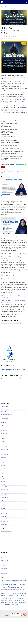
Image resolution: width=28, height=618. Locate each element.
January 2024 (4, 470)
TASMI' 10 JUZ (4, 597)
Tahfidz (6, 595)
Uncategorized (4, 573)
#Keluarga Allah (9, 169)
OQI (9, 587)
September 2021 (4, 497)
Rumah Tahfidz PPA (17, 591)
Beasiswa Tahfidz (21, 580)
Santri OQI (10, 593)
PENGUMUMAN (4, 406)
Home (2, 6)
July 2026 (3, 425)
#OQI (16, 169)
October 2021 (4, 494)
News (2, 557)
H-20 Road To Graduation (6, 414)
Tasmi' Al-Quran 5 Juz (12, 597)
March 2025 (3, 443)
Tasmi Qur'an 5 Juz (13, 602)
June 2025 (3, 441)
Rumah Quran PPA (10, 591)
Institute (16, 582)
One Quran (11, 584)
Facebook (12, 164)
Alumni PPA (16, 580)
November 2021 (4, 492)
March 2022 (3, 481)
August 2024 (3, 457)
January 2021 (4, 516)
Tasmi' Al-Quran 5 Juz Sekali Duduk (16, 598)
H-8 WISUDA (3, 411)
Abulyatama (3, 580)
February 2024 (4, 468)
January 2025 (4, 446)
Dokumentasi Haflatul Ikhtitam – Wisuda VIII (10, 409)
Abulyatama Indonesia (10, 580)
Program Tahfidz (16, 589)
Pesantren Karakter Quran (17, 587)
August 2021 (3, 500)
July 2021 (3, 502)
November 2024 (4, 451)
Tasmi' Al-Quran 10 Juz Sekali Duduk (7, 600)
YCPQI (16, 604)
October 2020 (4, 524)
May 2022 (3, 476)
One (6, 584)
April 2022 (3, 478)
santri (21, 591)
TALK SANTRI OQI (16, 595)
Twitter (17, 164)
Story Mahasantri (4, 560)
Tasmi (2, 571)
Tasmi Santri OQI (11, 604)
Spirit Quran (21, 593)
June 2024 (3, 460)
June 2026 (3, 427)
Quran (5, 591)
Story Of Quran (4, 562)
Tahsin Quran (11, 595)
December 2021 (4, 489)
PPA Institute (11, 589)
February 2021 (4, 513)
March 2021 (3, 510)
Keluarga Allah (21, 581)
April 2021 (3, 508)
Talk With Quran (4, 568)
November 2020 (4, 521)
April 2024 (3, 462)
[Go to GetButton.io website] (25, 616)
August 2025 (3, 438)
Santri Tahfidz (17, 593)
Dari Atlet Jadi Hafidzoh (7, 278)
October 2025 (4, 433)
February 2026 (4, 430)
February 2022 (4, 484)
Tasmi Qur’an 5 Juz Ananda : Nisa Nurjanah (13, 236)
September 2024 (4, 454)
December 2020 (4, 518)
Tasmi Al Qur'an (16, 600)
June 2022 (3, 473)
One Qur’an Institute (21, 107)
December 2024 (4, 449)
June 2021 (3, 505)
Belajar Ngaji (3, 554)
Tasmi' (22, 595)
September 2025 (4, 435)
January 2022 (4, 486)
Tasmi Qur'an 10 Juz (22, 602)
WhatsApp (23, 164)
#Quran (18, 171)
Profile (9, 613)
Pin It (3, 166)
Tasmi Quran (5, 604)
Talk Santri (7, 6)
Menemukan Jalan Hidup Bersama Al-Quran (13, 199)
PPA (8, 589)
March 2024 (3, 465)
